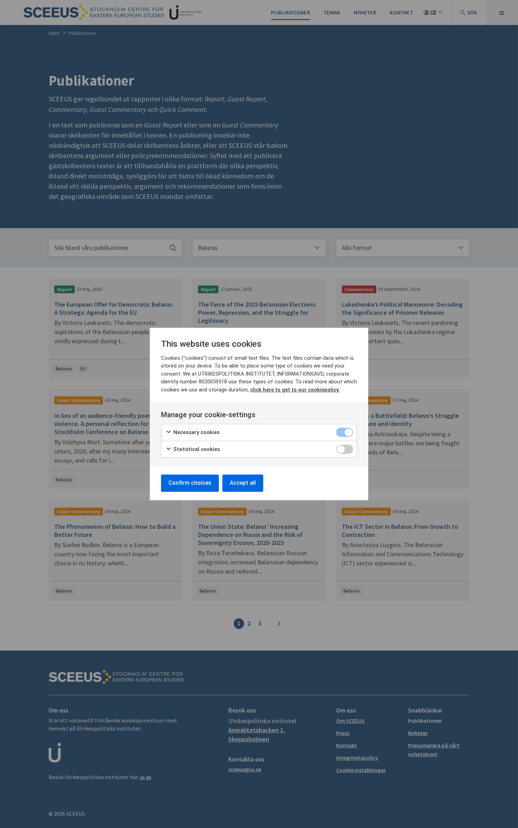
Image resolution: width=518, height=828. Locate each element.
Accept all (243, 482)
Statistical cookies (196, 449)
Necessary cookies (196, 432)
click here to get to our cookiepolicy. (295, 390)
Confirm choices (189, 482)
